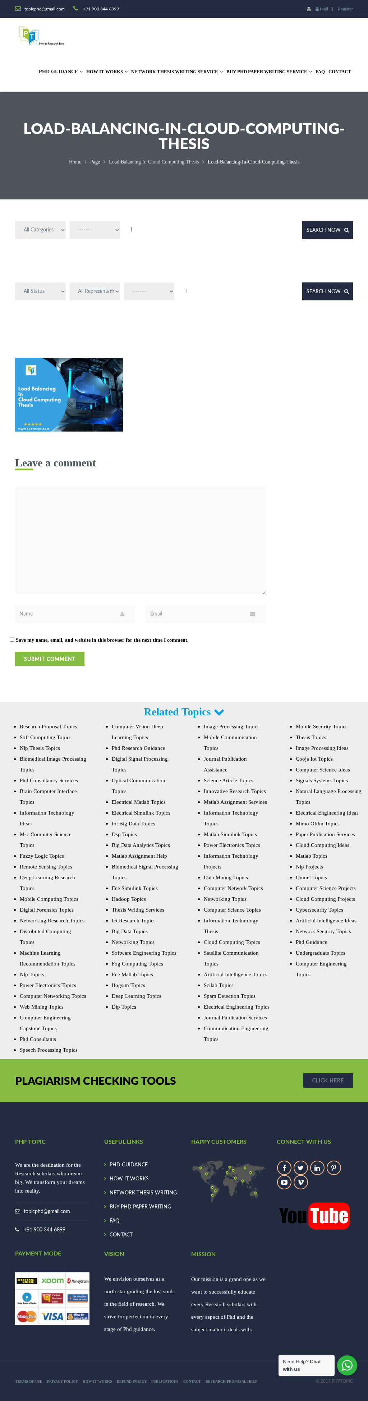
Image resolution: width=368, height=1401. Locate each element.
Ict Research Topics (134, 920)
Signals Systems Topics (322, 780)
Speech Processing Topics (49, 1050)
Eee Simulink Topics (135, 888)
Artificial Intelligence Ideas (326, 920)
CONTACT (339, 71)
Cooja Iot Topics (314, 759)
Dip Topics (124, 1007)
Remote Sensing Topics (46, 867)
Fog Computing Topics (137, 964)
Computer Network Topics (233, 888)
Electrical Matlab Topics (139, 802)
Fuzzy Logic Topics (42, 856)
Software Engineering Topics (144, 953)
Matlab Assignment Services (235, 802)
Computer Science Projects (326, 888)
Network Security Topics (323, 931)
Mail (323, 9)
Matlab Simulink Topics (230, 834)
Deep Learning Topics (136, 996)
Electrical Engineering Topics (237, 1007)
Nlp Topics (32, 974)
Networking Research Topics (52, 920)
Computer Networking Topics (53, 996)
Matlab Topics (311, 856)
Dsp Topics (124, 834)
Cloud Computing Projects (325, 899)
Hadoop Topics (129, 899)
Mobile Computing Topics (49, 899)
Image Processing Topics (231, 726)
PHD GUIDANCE (129, 1164)
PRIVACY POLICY (62, 1381)
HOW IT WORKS (104, 71)
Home (75, 162)
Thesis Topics (311, 737)
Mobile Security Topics (322, 726)
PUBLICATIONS (165, 1381)
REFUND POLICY (132, 1381)
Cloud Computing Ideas (322, 845)
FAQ (320, 71)
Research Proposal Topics (48, 726)
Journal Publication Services (235, 1017)
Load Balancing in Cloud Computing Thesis (154, 162)
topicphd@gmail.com (47, 1211)
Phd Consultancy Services (49, 780)
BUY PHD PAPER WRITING (140, 1206)
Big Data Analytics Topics (141, 845)
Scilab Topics (219, 985)
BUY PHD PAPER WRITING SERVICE (266, 71)
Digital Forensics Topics (47, 910)
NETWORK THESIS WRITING (143, 1192)
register (345, 9)
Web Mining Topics (42, 1007)
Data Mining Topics (226, 877)
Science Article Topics (228, 780)
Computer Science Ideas (323, 770)
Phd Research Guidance (138, 748)
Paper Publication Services (325, 834)
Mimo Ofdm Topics (318, 823)
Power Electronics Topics (48, 985)
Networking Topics (133, 942)
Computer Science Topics (232, 910)
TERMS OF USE (28, 1381)
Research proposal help (231, 1381)
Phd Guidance (311, 942)
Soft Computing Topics (46, 737)
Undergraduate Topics (320, 953)
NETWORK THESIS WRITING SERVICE (174, 71)
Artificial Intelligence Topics (235, 974)
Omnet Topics (311, 877)
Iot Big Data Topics (133, 823)
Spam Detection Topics (230, 996)
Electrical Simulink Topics (141, 813)
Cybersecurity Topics (319, 910)
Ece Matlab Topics (132, 974)
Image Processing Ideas (322, 748)
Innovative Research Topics (235, 791)
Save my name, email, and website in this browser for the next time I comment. (102, 640)
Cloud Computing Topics (232, 942)
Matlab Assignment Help (139, 856)
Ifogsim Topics (128, 985)
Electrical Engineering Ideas (327, 813)
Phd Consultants (38, 1039)
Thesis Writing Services (138, 910)
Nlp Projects (309, 867)
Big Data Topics (130, 931)
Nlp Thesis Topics (40, 748)
